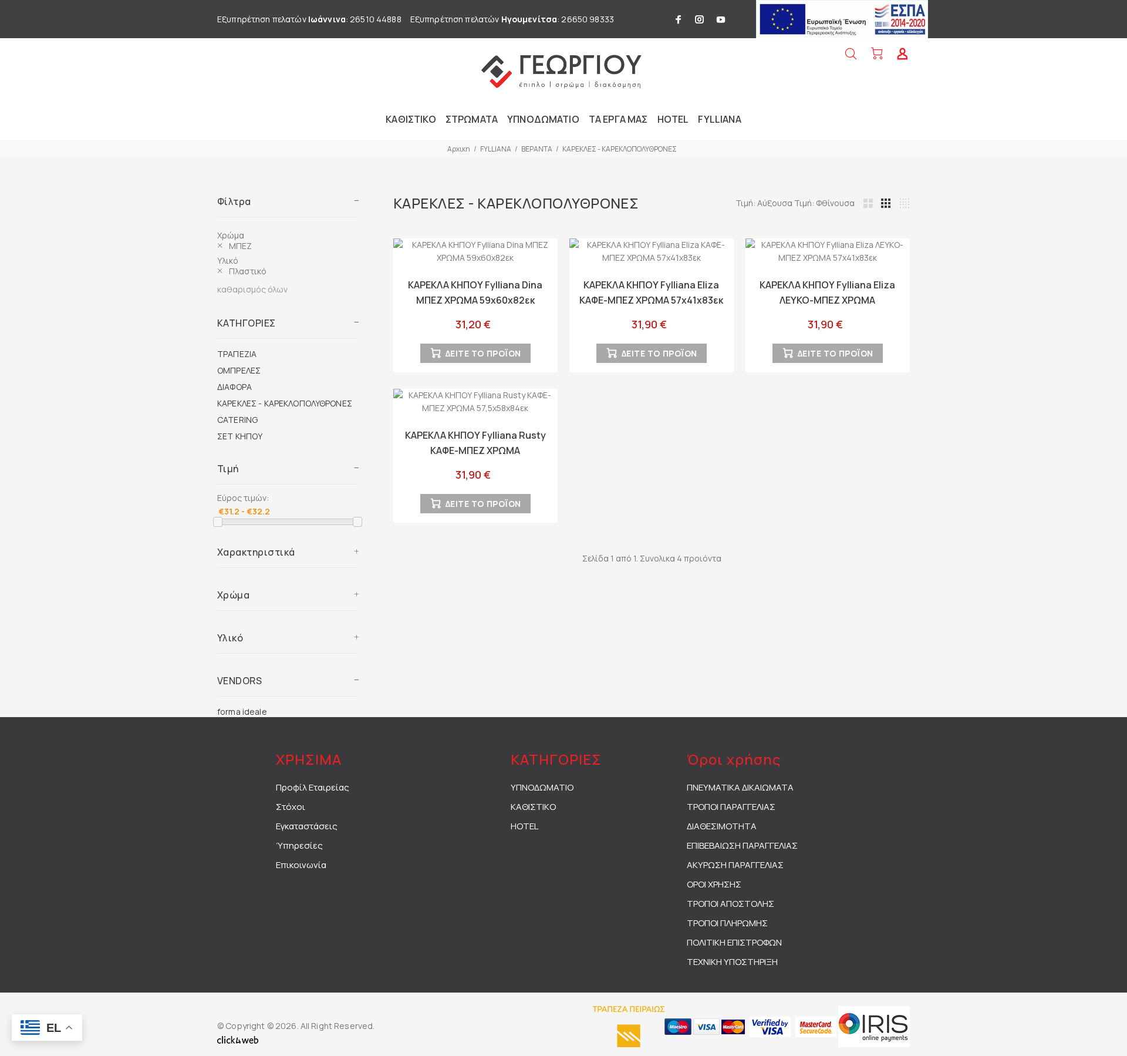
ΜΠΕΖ (240, 245)
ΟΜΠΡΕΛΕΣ (239, 370)
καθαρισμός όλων (252, 289)
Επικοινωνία (301, 865)
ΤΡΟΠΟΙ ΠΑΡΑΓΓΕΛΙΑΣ (731, 807)
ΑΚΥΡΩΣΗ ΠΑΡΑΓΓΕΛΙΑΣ (735, 865)
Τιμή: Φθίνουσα (824, 202)
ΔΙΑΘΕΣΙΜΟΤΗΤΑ (722, 826)
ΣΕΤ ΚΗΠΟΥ (239, 436)
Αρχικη (458, 149)
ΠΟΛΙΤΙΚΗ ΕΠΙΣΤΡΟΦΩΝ (734, 942)
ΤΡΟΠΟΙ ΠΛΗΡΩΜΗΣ (727, 923)
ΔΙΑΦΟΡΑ (234, 386)
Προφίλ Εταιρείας (312, 787)
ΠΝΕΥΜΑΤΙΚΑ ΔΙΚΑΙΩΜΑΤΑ (740, 787)
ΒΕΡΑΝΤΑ (536, 149)
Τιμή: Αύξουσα (764, 202)
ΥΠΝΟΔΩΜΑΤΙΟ (542, 787)
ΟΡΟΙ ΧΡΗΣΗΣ (714, 884)
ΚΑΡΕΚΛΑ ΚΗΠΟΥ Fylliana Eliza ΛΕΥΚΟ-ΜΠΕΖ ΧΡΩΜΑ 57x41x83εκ (827, 300)
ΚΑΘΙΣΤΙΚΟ (533, 807)
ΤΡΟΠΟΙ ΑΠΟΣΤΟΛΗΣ (730, 903)
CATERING (237, 419)
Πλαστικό (247, 271)
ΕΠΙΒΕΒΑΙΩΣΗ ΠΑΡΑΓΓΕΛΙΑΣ (742, 845)
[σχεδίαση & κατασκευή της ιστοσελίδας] (237, 1038)
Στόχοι (290, 807)
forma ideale (242, 711)
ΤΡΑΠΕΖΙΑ (237, 353)
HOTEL (524, 826)
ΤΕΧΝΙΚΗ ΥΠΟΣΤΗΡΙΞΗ (732, 962)
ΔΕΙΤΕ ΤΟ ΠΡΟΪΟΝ (483, 353)
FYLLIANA (495, 149)
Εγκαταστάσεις (307, 826)
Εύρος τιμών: (243, 497)
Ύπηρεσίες (299, 845)
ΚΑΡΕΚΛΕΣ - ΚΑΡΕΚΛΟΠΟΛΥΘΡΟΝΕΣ (619, 149)
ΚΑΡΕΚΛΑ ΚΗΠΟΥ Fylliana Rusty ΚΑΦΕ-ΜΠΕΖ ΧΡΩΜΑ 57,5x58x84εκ (475, 450)
